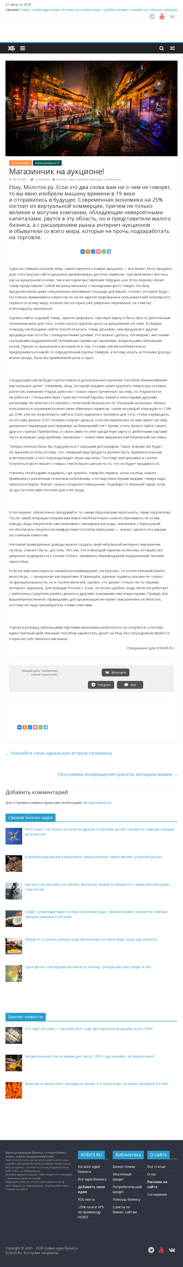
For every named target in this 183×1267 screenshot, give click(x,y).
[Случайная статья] (172, 48)
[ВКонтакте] (83, 251)
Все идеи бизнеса (92, 1179)
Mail (133, 685)
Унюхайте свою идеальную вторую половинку (58, 753)
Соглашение (157, 1194)
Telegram (104, 685)
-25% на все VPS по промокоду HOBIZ (91, 1212)
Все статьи (156, 1166)
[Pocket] (98, 251)
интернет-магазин (89, 179)
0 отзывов (42, 179)
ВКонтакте (118, 672)
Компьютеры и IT (47, 163)
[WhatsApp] (104, 251)
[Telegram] (109, 251)
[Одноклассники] (88, 251)
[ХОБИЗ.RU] (11, 48)
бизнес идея (65, 179)
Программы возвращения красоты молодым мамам (118, 774)
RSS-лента (86, 1199)
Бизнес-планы (124, 1166)
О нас (151, 1174)
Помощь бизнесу (126, 1199)
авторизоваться (97, 802)
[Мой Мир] (93, 251)
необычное (112, 179)
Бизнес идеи (20, 163)
